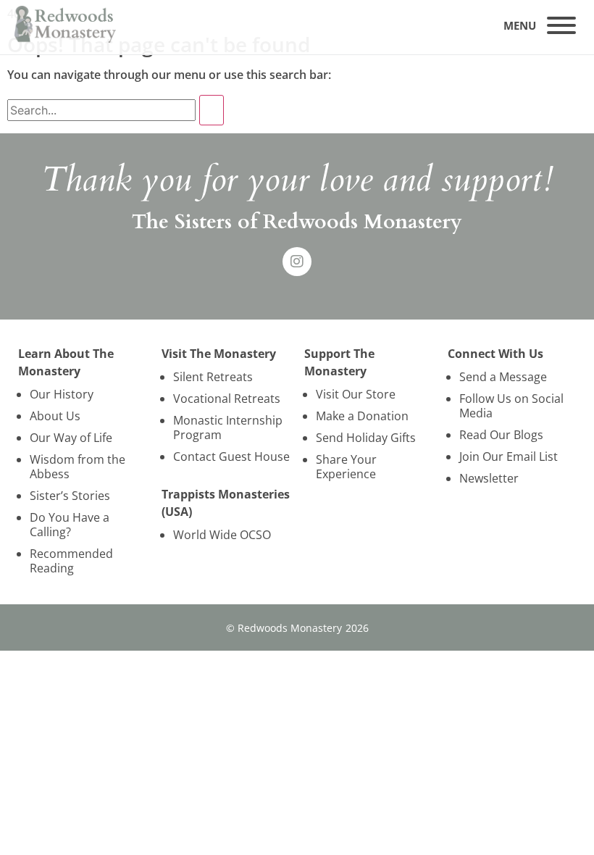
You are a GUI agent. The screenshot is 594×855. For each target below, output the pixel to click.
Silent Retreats (213, 377)
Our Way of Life (71, 438)
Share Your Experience (346, 466)
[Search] (211, 110)
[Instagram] (297, 261)
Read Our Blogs (501, 435)
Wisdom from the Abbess (77, 466)
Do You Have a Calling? (69, 524)
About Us (55, 416)
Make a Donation (362, 416)
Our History (61, 394)
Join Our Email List (508, 456)
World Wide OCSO (222, 535)
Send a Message (503, 377)
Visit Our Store (356, 394)
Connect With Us (495, 354)
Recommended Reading (71, 561)
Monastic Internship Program (228, 427)
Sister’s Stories (70, 496)
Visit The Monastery (219, 354)
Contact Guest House (231, 456)
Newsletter (489, 478)
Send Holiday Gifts (366, 438)
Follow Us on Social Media (511, 406)
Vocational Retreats (226, 398)
